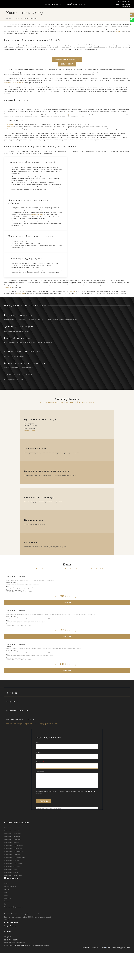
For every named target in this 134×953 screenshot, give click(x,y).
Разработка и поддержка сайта (93, 947)
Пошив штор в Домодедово (13, 848)
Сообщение (40, 772)
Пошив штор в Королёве (12, 831)
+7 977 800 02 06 (123, 2)
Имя (38, 742)
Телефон (40, 762)
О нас (6, 883)
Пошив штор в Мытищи (12, 836)
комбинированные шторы (13, 82)
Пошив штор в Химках (11, 842)
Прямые (10, 124)
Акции (6, 892)
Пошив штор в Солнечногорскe (14, 857)
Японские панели (14, 129)
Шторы (55, 4)
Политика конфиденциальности (14, 907)
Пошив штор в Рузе (10, 869)
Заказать (67, 602)
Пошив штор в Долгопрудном (14, 845)
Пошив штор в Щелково (12, 866)
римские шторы (37, 214)
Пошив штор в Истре (11, 872)
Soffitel (73, 291)
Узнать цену (67, 64)
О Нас (47, 4)
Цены (62, 4)
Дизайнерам (72, 4)
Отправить (43, 801)
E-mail (39, 752)
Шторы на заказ (18, 945)
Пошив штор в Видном (11, 860)
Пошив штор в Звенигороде (13, 875)
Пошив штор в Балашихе (12, 827)
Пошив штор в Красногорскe (13, 851)
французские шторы (74, 114)
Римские (10, 127)
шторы (117, 31)
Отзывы (6, 889)
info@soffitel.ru (12, 702)
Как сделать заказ (10, 886)
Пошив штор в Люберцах (12, 833)
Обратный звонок (123, 4)
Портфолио (84, 4)
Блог (17, 18)
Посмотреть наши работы (67, 59)
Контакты (126, 7)
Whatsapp (7, 931)
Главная (9, 18)
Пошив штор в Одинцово (12, 839)
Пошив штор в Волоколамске (13, 863)
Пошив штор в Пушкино (12, 854)
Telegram (7, 937)
